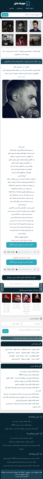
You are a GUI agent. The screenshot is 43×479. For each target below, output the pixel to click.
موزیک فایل (36, 51)
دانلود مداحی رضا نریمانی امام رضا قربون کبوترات (21, 462)
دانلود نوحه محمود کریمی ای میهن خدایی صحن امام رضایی (21, 466)
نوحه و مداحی (29, 284)
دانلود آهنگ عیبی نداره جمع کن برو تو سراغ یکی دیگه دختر (21, 397)
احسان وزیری (16, 359)
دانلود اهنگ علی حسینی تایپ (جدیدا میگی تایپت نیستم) (21, 394)
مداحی (11, 8)
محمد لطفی (16, 349)
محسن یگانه (35, 353)
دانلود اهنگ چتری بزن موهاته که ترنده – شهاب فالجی (22, 378)
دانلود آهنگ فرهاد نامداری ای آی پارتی (27, 400)
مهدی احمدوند (25, 353)
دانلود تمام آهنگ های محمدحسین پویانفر (21, 277)
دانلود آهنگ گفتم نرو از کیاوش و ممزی (27, 384)
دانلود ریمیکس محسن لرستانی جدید (21, 438)
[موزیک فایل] (22, 3)
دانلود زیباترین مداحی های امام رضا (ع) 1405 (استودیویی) (21, 458)
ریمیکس (19, 8)
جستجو (5, 15)
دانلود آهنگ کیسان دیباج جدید (29, 372)
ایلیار (26, 356)
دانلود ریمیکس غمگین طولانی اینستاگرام (21, 442)
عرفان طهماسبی (34, 356)
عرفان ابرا (12, 356)
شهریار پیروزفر (25, 359)
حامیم (18, 353)
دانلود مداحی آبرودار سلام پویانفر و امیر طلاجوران (21, 61)
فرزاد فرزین (8, 349)
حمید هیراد (11, 353)
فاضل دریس (35, 359)
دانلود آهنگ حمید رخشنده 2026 (29, 375)
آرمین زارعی (35, 349)
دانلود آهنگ (30, 8)
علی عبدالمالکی (26, 349)
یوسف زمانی (20, 356)
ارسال (5, 331)
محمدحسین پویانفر (26, 51)
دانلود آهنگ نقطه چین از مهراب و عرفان (26, 381)
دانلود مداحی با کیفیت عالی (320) (21, 245)
